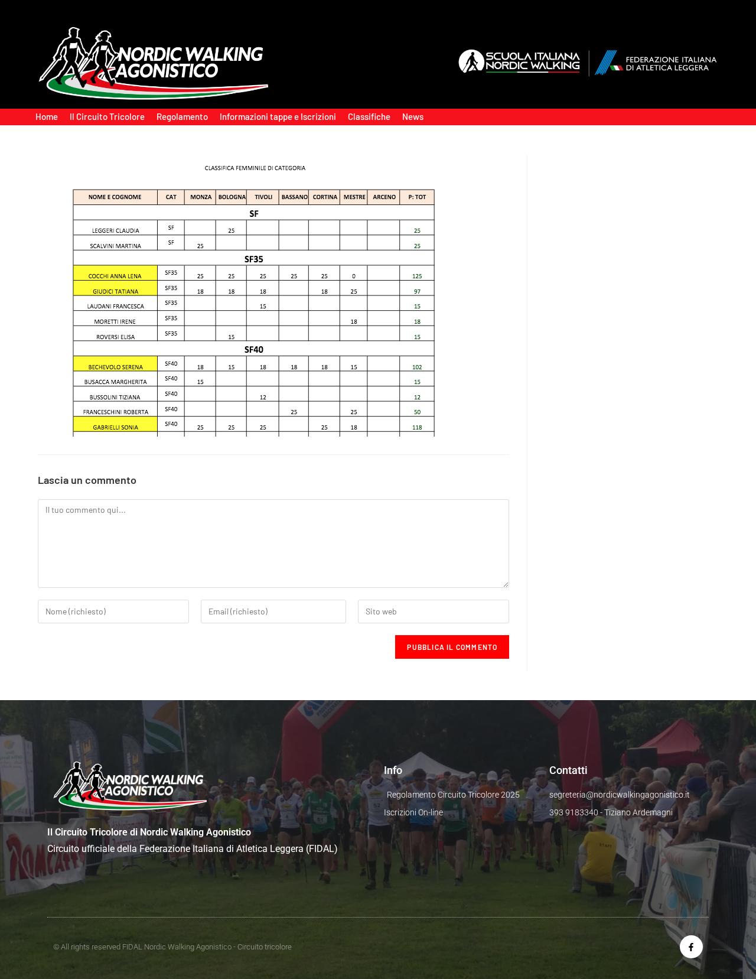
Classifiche (369, 116)
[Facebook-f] (691, 946)
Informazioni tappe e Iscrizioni (278, 116)
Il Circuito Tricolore (107, 116)
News (412, 116)
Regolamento (182, 116)
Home (46, 116)
